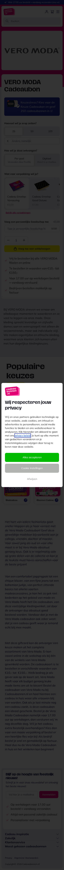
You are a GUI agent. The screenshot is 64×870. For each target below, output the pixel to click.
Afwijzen (32, 479)
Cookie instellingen (32, 468)
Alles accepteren (32, 457)
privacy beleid (22, 435)
